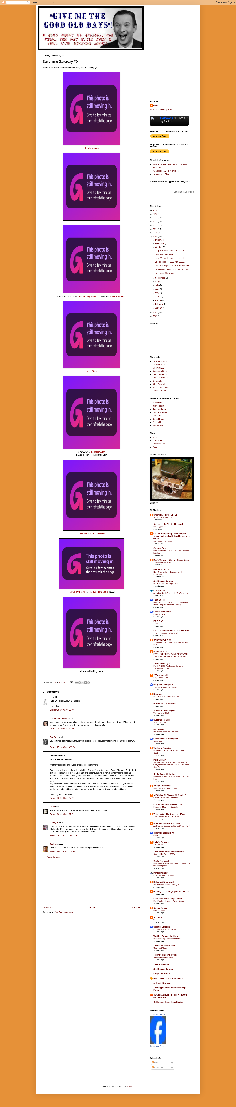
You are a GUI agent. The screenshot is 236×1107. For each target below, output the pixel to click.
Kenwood (157, 694)
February (159, 304)
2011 (155, 229)
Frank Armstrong (160, 412)
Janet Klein (157, 440)
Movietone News (161, 873)
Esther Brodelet (97, 534)
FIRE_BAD (158, 621)
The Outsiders (159, 444)
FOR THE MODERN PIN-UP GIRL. (168, 805)
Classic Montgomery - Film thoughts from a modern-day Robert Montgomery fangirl (171, 536)
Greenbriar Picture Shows (165, 515)
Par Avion (157, 168)
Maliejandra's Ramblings (164, 703)
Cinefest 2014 (159, 365)
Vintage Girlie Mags (162, 786)
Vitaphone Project (160, 374)
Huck (155, 437)
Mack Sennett (159, 760)
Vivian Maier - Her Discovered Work (169, 814)
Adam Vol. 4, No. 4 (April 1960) (165, 788)
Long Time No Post (160, 678)
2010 (155, 233)
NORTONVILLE (160, 652)
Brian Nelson (158, 406)
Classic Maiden (160, 908)
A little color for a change (162, 541)
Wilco (155, 447)
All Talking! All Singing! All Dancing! (169, 795)
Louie (52, 807)
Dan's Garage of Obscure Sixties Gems (171, 560)
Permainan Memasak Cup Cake (165, 807)
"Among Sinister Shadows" (163, 958)
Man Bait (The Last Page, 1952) (165, 584)
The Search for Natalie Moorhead (168, 852)
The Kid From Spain (98, 592)
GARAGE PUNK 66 (162, 640)
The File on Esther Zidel (164, 946)
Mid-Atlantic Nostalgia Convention (166, 732)
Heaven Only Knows (87, 296)
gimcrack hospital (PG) (163, 833)
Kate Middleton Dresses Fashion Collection (170, 901)
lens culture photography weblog (168, 978)
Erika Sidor (157, 416)
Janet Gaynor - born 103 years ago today (173, 269)
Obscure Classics (161, 927)
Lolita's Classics (161, 842)
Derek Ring (157, 403)
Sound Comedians (161, 387)
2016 (155, 210)
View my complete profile (161, 110)
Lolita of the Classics (59, 718)
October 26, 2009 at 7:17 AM (62, 798)
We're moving (158, 920)
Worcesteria (158, 425)
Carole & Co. (159, 591)
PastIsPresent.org (161, 569)
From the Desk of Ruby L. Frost (167, 899)
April (157, 297)
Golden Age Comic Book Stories (168, 1002)
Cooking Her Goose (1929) (164, 854)
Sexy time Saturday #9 (165, 254)
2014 (155, 218)
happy (155, 835)
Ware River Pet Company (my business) (170, 164)
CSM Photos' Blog (161, 720)
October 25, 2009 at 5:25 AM (62, 710)
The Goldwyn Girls (76, 592)
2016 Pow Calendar (161, 722)
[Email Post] (71, 682)
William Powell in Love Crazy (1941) (167, 885)
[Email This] (76, 682)
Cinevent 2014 (159, 368)
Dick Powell (158, 729)
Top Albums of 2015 (161, 713)
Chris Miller (157, 422)
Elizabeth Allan (98, 452)
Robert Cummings (117, 296)
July (157, 285)
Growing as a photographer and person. (171, 892)
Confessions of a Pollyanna (165, 739)
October (159, 247)
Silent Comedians (160, 384)
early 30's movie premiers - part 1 (169, 258)
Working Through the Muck (165, 936)
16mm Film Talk (159, 391)
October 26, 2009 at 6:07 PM (62, 814)
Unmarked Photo (160, 948)
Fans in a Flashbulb (162, 612)
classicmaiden (159, 911)
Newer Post (48, 907)
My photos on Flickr (161, 174)
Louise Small (92, 371)
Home (92, 907)
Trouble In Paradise (162, 748)
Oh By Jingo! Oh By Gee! (164, 774)
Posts (156, 1063)
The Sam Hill (159, 600)
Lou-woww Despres (158, 1014)
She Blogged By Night (163, 581)
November (160, 243)
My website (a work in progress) (166, 171)
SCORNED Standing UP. (164, 710)
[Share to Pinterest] (88, 682)
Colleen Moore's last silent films (165, 798)
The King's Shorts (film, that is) (165, 687)
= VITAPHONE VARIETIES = (165, 955)
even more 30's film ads (165, 273)
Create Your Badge (157, 1046)
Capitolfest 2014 (160, 361)
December (160, 240)
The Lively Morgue (161, 663)
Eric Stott (54, 737)
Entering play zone (160, 527)
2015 (155, 214)
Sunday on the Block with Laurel (168, 524)
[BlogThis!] (79, 682)
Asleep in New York (162, 983)
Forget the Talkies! (161, 974)
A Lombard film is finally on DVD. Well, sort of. (171, 593)
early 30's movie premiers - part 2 (169, 251)
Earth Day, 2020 (159, 614)
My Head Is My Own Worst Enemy (167, 939)
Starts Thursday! (161, 861)
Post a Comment (54, 857)
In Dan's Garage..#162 (162, 562)
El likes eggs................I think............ (170, 262)
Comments (159, 1067)
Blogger (129, 1086)
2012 (155, 225)
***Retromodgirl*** (161, 675)
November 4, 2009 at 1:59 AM (63, 851)
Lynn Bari (83, 534)
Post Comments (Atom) (64, 912)
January (159, 308)
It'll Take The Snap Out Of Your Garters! (171, 630)
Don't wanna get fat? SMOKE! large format (173, 265)
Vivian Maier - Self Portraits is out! (166, 816)
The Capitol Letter (161, 964)
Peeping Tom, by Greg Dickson (165, 929)
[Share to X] (82, 682)
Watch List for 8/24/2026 (162, 517)
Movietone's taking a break (163, 875)
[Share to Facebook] (85, 682)
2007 (155, 316)
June (157, 289)
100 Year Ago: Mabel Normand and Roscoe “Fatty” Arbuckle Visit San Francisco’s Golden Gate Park (171, 764)
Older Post (135, 907)
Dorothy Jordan (91, 148)
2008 (155, 312)
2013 (155, 222)
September (160, 278)
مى (51, 697)
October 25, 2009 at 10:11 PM (62, 747)
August (158, 281)
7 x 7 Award (158, 845)
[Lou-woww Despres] (158, 1043)
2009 (155, 236)
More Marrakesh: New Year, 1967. (166, 696)
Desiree (53, 844)
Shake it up (157, 741)
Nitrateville (157, 381)
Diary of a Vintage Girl (163, 685)
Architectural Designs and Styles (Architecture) (171, 826)
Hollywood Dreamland (163, 882)
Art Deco (157, 917)
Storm (155, 624)
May (157, 293)
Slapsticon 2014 (160, 371)
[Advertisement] (91, 882)
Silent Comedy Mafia (162, 378)
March (158, 300)
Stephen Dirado (159, 409)
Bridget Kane (158, 419)
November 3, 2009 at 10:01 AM (63, 835)
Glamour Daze (159, 548)
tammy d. (54, 823)
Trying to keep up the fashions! (165, 633)
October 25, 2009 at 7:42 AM (62, 728)
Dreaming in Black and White (166, 823)
